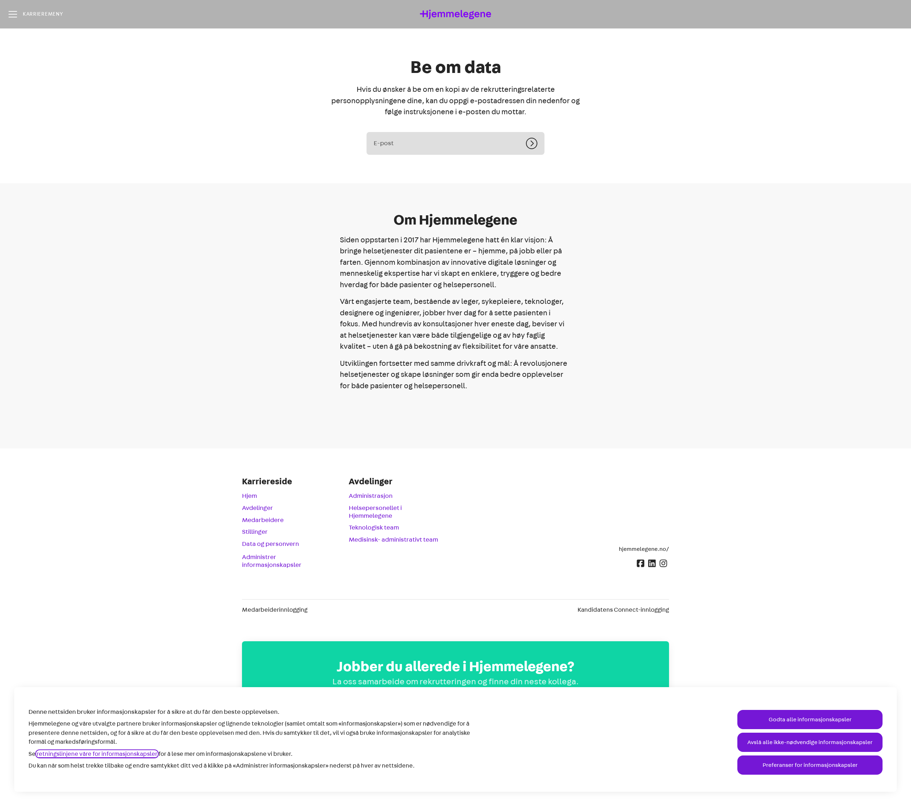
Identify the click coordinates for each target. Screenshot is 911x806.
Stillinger (255, 532)
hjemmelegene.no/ (644, 549)
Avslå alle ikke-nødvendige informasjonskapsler (810, 742)
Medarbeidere (263, 520)
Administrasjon (371, 496)
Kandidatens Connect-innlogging (623, 610)
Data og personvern (270, 544)
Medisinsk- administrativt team (393, 540)
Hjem (249, 496)
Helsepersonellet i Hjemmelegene (375, 512)
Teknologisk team (374, 528)
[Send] (535, 143)
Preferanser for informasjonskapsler (810, 765)
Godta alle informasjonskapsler (810, 719)
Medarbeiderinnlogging (274, 610)
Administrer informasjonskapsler (271, 561)
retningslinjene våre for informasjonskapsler (97, 754)
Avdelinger (257, 508)
